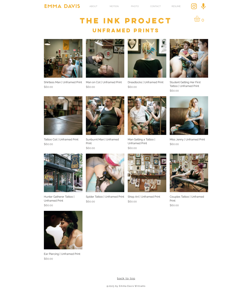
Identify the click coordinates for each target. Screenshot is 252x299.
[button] (200, 19)
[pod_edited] (203, 6)
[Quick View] (63, 58)
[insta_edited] (194, 6)
